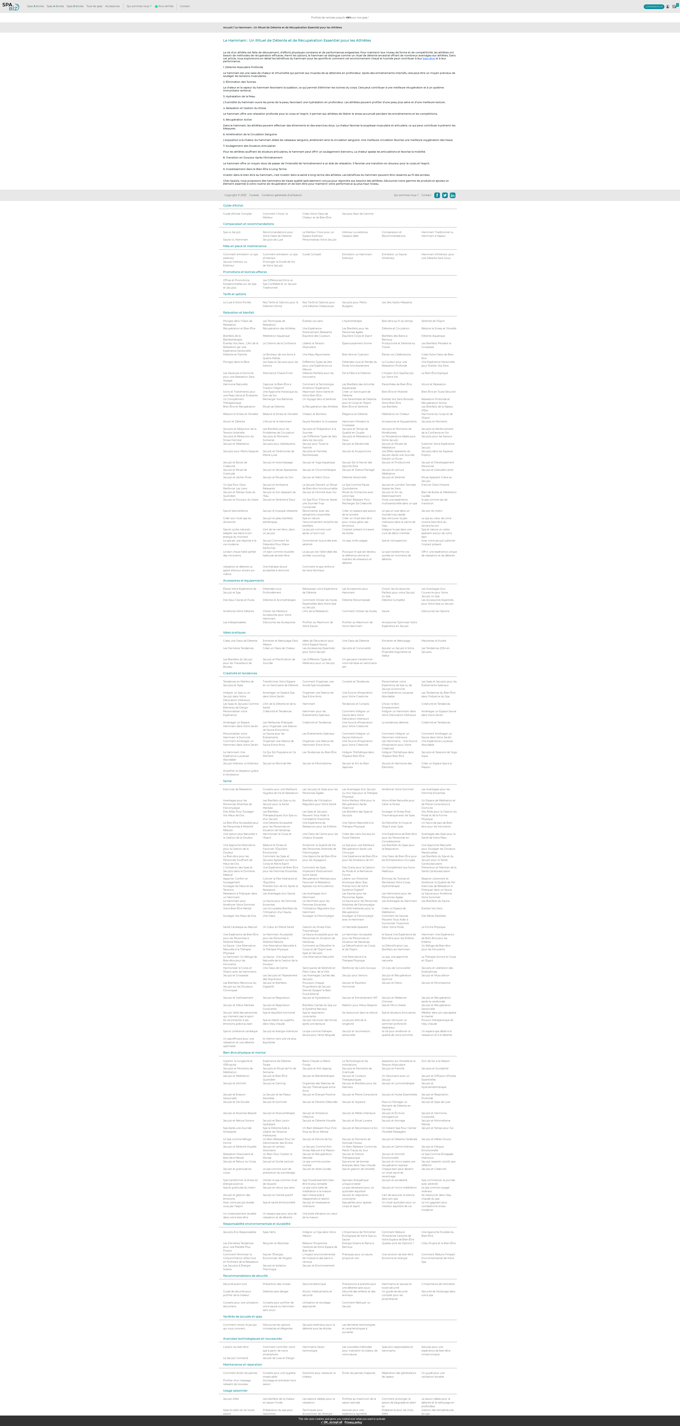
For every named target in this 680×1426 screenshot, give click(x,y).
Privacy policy (353, 1422)
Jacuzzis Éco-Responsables (239, 1232)
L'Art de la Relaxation (315, 611)
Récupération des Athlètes (279, 328)
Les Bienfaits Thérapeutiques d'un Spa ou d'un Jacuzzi (280, 815)
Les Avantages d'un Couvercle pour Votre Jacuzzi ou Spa (434, 592)
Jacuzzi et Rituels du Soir (278, 477)
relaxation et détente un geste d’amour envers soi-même (239, 570)
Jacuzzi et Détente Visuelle (319, 1120)
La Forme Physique (433, 927)
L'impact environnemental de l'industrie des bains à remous (318, 1258)
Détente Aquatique (433, 335)
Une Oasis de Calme (275, 968)
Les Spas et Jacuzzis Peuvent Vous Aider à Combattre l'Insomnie (316, 815)
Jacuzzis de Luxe (273, 239)
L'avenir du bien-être (235, 1347)
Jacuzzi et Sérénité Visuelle (239, 1146)
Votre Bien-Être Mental (237, 908)
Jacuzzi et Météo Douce (436, 1139)
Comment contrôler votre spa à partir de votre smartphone (279, 1350)
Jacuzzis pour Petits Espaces (240, 451)
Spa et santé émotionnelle (279, 1202)
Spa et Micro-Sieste (394, 1005)
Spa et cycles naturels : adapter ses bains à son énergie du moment (237, 533)
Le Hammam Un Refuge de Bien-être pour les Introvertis (240, 960)
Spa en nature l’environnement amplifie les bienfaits (320, 522)
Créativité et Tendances (435, 703)
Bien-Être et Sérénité (355, 406)
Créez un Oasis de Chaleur (279, 648)
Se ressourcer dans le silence (360, 1012)
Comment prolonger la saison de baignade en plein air (399, 1402)
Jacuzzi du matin (431, 510)
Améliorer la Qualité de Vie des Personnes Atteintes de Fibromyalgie (319, 849)
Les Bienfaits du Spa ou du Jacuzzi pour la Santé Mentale (279, 804)
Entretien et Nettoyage (396, 640)
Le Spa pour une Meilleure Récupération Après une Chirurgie (358, 849)
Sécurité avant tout (235, 1284)
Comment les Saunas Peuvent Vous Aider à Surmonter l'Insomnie (395, 919)
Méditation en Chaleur (395, 414)
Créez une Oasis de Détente (240, 640)
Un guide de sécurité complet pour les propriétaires (394, 1295)
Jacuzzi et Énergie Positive (318, 1094)
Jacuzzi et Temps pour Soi (437, 1128)
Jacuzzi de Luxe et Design (278, 1358)
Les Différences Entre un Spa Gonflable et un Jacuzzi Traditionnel (280, 284)
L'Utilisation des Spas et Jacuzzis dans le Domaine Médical (239, 871)
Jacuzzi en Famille (393, 1068)
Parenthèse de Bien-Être (397, 384)
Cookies (254, 195)
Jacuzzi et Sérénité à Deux (279, 499)
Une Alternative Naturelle (318, 956)
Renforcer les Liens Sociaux (359, 968)
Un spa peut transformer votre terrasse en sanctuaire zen (359, 663)
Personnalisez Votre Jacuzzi (319, 239)
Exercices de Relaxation (237, 789)
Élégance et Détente (354, 414)
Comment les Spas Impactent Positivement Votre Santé (317, 871)
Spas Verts (269, 1232)
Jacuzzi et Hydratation (316, 997)
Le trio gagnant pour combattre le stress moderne (434, 1206)
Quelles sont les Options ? (398, 1243)
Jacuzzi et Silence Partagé (358, 469)
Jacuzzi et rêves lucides (316, 1169)
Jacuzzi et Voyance (353, 1102)
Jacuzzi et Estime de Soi (317, 1139)
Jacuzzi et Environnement (318, 1265)
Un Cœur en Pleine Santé (278, 927)
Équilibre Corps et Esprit (357, 335)
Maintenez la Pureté (433, 640)
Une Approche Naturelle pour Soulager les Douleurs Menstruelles (438, 849)
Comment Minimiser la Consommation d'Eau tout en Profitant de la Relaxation (240, 1258)
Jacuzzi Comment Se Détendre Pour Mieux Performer (276, 544)
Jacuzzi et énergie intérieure (280, 1031)
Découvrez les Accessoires (279, 622)
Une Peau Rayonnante (316, 354)
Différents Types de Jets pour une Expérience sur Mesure (317, 365)
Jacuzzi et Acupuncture (356, 451)
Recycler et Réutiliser (276, 1243)
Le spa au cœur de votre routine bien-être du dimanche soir (436, 522)
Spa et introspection (394, 540)
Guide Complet (311, 254)
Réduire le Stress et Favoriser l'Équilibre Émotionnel (275, 849)
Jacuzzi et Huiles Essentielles (399, 1094)
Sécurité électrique (314, 1284)
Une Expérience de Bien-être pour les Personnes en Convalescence (399, 837)
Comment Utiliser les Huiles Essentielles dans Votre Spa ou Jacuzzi (319, 603)
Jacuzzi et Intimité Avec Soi (319, 492)
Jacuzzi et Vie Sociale (236, 1102)
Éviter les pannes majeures (358, 1373)
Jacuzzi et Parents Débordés (320, 1102)
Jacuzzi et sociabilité (394, 1180)
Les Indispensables (234, 622)
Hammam (308, 703)
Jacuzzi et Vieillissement (238, 997)
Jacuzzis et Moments (434, 421)
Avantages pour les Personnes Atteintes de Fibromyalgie (237, 804)
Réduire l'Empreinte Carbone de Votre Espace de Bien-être (319, 1247)
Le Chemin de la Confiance (279, 343)
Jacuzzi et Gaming (274, 1083)
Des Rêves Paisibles (433, 915)
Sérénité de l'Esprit (433, 321)
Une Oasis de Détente (355, 640)
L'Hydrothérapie (352, 321)
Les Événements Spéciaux (318, 733)
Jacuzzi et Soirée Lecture (278, 1161)
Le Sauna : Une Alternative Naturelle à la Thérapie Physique (239, 949)
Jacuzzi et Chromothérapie (319, 469)
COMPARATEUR (654, 6)
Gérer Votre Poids (393, 927)
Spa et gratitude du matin (239, 1187)
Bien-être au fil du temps (397, 321)
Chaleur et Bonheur (314, 414)
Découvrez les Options (435, 611)
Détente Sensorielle (354, 477)
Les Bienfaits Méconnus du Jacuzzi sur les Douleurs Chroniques (239, 986)
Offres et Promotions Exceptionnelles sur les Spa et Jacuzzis (239, 284)
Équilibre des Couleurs (316, 335)
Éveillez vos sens (312, 321)
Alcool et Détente (234, 421)
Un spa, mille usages (354, 540)
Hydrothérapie (391, 886)
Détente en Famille (235, 354)
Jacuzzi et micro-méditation (399, 1187)
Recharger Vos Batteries (278, 399)
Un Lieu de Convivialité (396, 968)
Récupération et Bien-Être (239, 328)
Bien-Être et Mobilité (394, 391)
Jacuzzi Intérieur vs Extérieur (241, 763)
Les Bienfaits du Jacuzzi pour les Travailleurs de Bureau (237, 663)
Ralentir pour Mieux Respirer (359, 1005)
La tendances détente (395, 722)
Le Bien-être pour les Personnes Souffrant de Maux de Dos (237, 860)
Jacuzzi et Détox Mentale (238, 1005)
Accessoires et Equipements (399, 421)
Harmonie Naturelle (235, 384)
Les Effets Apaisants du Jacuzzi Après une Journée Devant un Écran (398, 455)
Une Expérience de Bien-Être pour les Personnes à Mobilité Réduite (240, 938)
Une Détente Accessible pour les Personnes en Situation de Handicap (277, 826)
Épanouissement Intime (357, 343)
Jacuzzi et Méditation (236, 443)
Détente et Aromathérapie (279, 600)
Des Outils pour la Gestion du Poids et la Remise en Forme (358, 871)
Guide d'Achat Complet (237, 213)
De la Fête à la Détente (356, 373)
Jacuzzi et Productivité (396, 462)
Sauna (385, 611)
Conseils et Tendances (355, 681)
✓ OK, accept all (331, 1422)
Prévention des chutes (276, 1284)
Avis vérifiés (165, 6)
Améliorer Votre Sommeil (398, 789)
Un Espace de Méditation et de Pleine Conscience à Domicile (438, 804)
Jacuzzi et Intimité (234, 1083)
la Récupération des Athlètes (320, 406)
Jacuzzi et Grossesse (235, 975)
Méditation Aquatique (276, 335)
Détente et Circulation (395, 328)
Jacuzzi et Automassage (278, 462)
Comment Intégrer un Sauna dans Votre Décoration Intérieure (356, 715)
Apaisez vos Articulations (317, 886)
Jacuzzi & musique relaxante (280, 510)
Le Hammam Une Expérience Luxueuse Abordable (236, 756)
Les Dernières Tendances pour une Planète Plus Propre (238, 1247)
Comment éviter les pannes (240, 1373)
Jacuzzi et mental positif (278, 1195)
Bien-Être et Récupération (239, 406)
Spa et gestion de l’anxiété (358, 1169)
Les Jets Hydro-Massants (397, 302)
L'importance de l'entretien (438, 1284)
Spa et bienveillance (235, 510)
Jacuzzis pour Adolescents (279, 443)
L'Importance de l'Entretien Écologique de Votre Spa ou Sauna (359, 1235)
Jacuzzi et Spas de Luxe (435, 1102)
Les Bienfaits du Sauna (435, 901)
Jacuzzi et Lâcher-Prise (237, 477)
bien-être (429, 58)
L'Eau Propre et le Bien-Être (438, 1243)
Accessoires (112, 6)
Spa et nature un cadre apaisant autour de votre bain (436, 533)
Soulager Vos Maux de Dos (239, 915)
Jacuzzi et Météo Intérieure (358, 1113)
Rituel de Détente (274, 406)
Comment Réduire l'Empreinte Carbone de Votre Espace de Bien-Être (398, 1235)
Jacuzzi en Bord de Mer (277, 763)
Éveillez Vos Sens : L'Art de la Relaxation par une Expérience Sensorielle (240, 347)
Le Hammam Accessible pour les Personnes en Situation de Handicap (357, 938)
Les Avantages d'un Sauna (279, 893)
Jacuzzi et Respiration (276, 997)
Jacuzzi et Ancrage (393, 1120)
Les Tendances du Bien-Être (319, 752)
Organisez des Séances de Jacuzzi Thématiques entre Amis (318, 1087)
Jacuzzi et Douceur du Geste (240, 499)
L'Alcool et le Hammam (277, 421)
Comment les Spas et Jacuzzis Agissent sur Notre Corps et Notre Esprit (280, 860)
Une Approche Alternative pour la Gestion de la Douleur (239, 849)
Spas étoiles (35, 6)
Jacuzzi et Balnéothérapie (318, 1076)
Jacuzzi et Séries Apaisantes (280, 469)
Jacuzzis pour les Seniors (436, 436)
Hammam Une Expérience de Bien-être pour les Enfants (437, 938)
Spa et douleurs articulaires (399, 1012)
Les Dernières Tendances (238, 648)
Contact (185, 6)
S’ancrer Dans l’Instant (435, 484)
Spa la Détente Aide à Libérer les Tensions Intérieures (276, 1131)
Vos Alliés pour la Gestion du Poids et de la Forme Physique (439, 815)
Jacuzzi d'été (231, 1398)
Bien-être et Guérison (355, 354)
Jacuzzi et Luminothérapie (398, 1083)
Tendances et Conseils (355, 703)
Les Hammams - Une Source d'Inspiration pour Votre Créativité (399, 744)
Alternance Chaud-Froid (277, 373)
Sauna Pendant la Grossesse (319, 421)
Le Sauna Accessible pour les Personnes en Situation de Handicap (320, 938)
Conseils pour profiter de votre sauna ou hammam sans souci (278, 1306)
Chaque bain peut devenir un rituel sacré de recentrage (397, 1172)
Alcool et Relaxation (433, 384)
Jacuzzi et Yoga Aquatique (318, 462)
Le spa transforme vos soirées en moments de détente (396, 555)
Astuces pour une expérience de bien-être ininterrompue (435, 1350)
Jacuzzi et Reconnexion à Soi (360, 1128)
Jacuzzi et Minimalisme (316, 763)
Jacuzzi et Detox (392, 982)
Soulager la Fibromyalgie (318, 915)
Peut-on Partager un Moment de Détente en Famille (396, 1105)
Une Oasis (269, 915)
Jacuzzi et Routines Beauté (239, 1113)
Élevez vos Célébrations (396, 354)
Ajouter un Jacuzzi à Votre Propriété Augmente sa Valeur (398, 652)
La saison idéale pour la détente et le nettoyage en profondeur (437, 1402)
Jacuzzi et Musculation (435, 975)
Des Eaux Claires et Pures (238, 600)
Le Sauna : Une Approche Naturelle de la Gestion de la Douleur (280, 960)
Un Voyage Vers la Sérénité (319, 399)
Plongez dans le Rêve (236, 362)
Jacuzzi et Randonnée (355, 443)
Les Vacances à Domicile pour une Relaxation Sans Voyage (238, 377)
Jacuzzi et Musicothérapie (279, 1113)
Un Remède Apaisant (355, 927)
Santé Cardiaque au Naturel (240, 927)
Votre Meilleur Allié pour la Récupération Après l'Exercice (358, 804)
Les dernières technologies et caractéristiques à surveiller (358, 1328)
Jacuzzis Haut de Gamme (357, 213)
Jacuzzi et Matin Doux (316, 477)
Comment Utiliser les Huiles (359, 611)
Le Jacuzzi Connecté (235, 1358)
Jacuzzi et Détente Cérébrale (399, 1139)
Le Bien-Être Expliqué (434, 373)
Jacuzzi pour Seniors (354, 975)
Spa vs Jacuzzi (232, 232)
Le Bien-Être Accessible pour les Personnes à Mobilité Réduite (241, 826)
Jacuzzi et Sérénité (393, 477)
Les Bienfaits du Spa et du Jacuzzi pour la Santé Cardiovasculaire (437, 860)
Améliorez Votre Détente (238, 611)
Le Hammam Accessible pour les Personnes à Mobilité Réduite (278, 938)
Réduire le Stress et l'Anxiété (438, 328)
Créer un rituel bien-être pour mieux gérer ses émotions (357, 522)
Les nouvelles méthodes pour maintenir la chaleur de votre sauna (359, 1350)
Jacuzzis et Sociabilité (434, 1068)
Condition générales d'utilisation (282, 195)
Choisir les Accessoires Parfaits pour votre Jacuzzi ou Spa (398, 592)
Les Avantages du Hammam (399, 901)
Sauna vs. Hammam (235, 239)
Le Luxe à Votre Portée (237, 302)
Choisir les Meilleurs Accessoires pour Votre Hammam (277, 615)
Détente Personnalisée (356, 600)
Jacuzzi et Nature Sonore (238, 1120)
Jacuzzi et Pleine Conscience (359, 1094)
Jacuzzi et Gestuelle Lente (437, 469)
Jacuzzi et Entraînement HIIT (360, 997)
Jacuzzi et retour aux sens (278, 1187)
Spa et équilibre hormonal (279, 1012)
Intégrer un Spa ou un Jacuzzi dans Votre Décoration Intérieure (236, 696)
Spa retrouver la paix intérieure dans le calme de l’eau (398, 522)
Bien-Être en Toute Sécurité (438, 391)
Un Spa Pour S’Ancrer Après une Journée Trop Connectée (319, 503)
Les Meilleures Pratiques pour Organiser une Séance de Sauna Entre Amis (280, 726)
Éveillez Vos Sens (431, 908)
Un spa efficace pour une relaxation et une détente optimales (238, 1042)
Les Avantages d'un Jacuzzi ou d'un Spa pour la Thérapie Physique (359, 793)
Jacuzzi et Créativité (433, 1169)
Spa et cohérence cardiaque (240, 1031)
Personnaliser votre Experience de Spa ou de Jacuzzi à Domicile (397, 685)
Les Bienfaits (390, 406)
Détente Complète (393, 600)
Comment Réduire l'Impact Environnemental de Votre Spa (438, 1258)
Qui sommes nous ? (139, 6)
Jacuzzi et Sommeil (275, 1102)
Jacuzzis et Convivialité (356, 648)
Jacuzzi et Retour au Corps (239, 1161)
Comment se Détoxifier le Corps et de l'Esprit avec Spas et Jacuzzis (318, 949)
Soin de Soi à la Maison (435, 1061)
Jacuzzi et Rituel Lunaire (357, 1120)
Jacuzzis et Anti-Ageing (317, 1068)
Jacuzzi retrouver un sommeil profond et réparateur (394, 1023)
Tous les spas (94, 6)
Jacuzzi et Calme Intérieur (398, 1146)
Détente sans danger (276, 1291)
